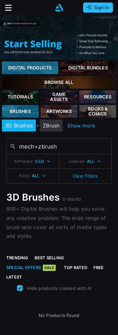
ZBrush (51, 125)
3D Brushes (19, 125)
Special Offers (30, 267)
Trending (17, 257)
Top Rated (75, 267)
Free (98, 267)
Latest (14, 276)
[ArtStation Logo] (59, 8)
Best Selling (49, 257)
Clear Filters (85, 176)
